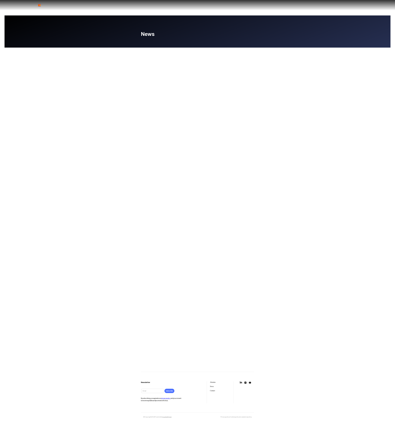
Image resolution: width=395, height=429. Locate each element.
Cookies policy (234, 417)
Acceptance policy (245, 417)
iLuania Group (167, 417)
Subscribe (169, 391)
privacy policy (165, 398)
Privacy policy (225, 417)
